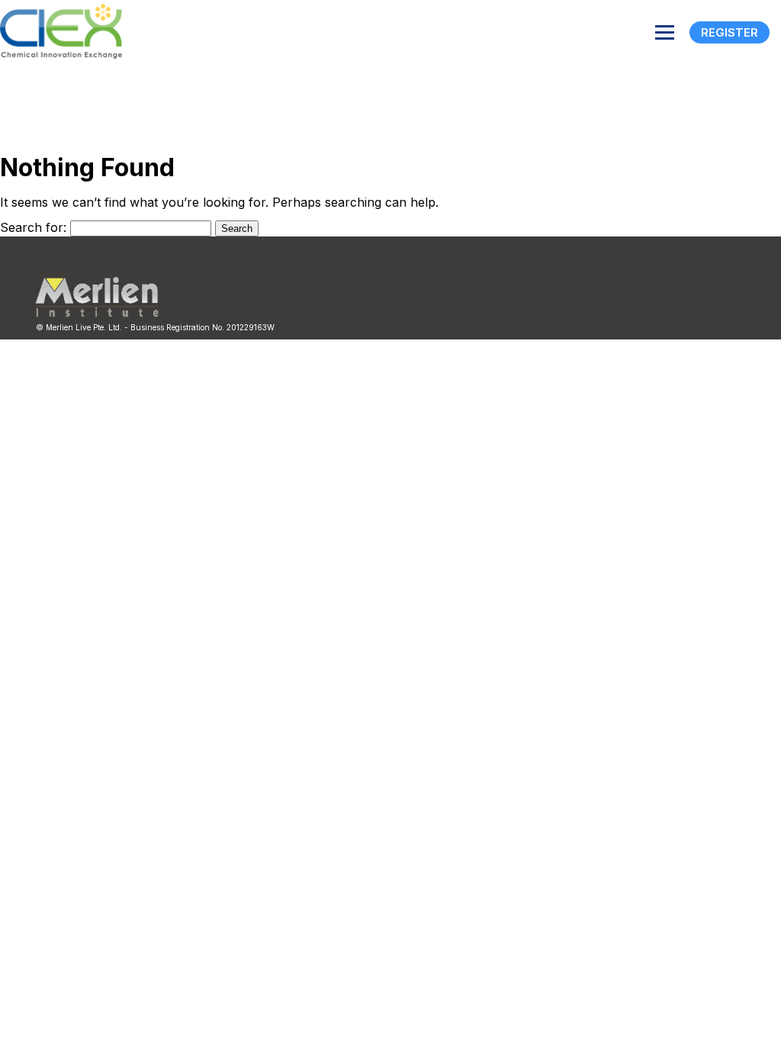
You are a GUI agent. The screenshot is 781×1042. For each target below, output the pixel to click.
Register (729, 32)
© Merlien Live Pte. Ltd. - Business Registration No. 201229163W (155, 327)
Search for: (33, 227)
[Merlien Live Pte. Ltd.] (97, 313)
